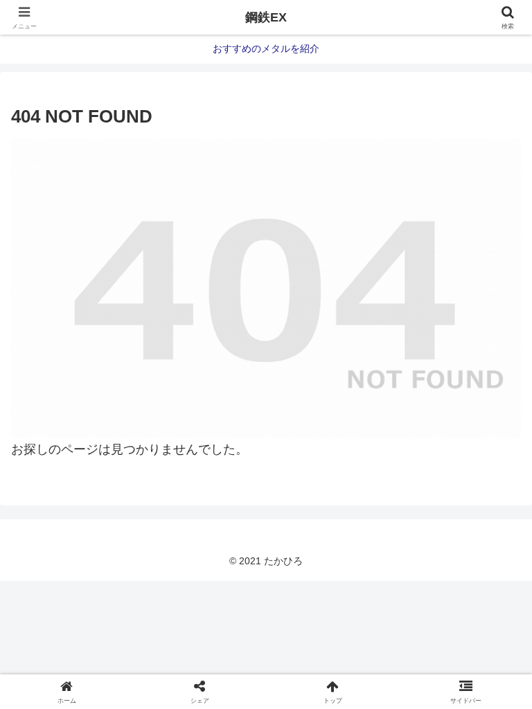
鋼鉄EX (266, 17)
